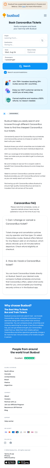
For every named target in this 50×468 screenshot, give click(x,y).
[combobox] (25, 37)
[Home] (4, 113)
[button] (42, 40)
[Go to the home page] (11, 15)
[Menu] (45, 15)
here (24, 6)
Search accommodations (17, 72)
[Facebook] (11, 442)
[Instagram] (5, 442)
